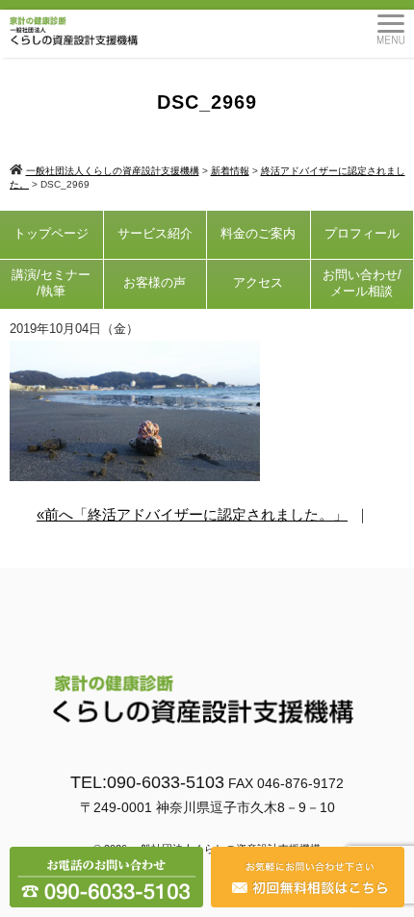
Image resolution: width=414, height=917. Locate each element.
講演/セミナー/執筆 (51, 282)
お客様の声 (154, 282)
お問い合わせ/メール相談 (362, 282)
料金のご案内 (258, 233)
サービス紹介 (155, 233)
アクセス (258, 282)
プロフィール (362, 233)
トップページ (51, 233)
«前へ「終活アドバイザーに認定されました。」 (192, 514)
